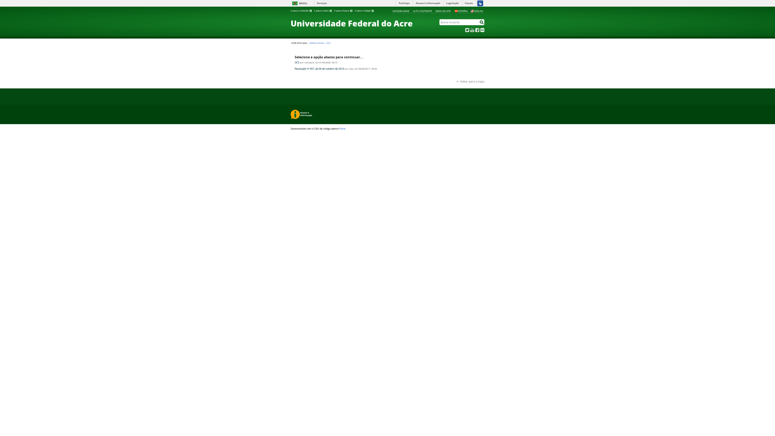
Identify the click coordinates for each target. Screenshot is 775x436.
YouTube (472, 30)
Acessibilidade (401, 11)
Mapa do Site (443, 11)
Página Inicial (316, 43)
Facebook (477, 30)
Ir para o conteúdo (301, 10)
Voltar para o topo (472, 81)
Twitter (467, 30)
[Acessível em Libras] (480, 3)
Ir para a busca (343, 10)
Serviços (322, 3)
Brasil (303, 3)
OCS (297, 62)
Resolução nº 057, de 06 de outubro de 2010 (319, 68)
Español (463, 11)
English (478, 11)
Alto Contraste (422, 11)
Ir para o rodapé (364, 10)
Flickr (482, 30)
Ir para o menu (322, 10)
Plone (342, 128)
